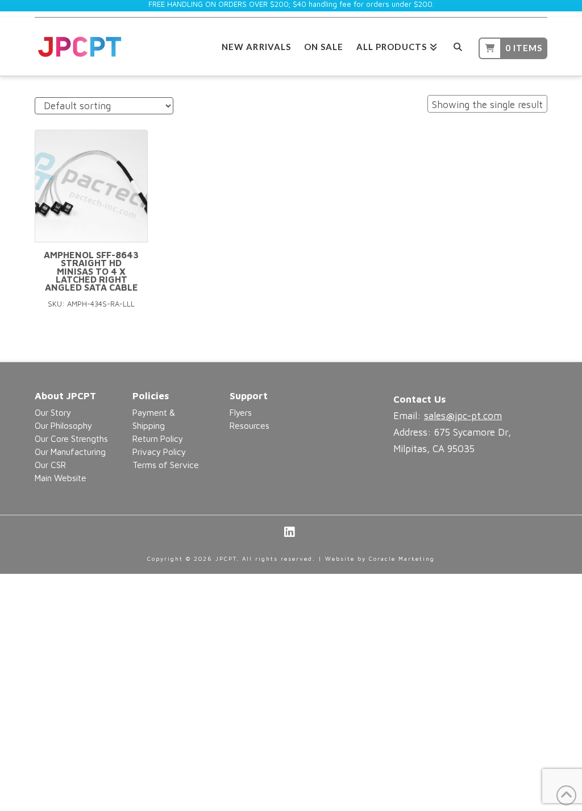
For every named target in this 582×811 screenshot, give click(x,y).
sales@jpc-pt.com (463, 415)
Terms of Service (165, 465)
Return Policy (157, 438)
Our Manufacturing (70, 451)
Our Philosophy (63, 425)
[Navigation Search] (458, 45)
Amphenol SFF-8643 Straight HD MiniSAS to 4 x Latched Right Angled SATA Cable (91, 271)
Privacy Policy (159, 451)
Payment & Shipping (153, 419)
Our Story (53, 412)
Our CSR (50, 465)
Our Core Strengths (71, 438)
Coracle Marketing (402, 558)
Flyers (241, 412)
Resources (249, 425)
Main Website (60, 478)
